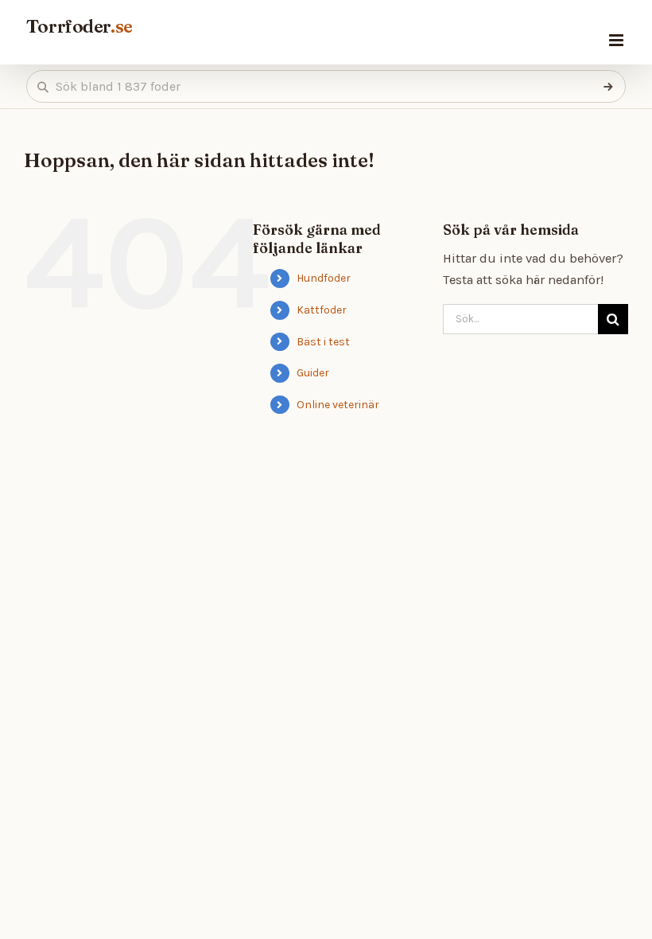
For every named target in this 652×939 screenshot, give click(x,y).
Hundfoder (324, 278)
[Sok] (608, 86)
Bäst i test (323, 342)
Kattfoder (322, 310)
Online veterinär (338, 404)
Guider (313, 373)
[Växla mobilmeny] (617, 40)
